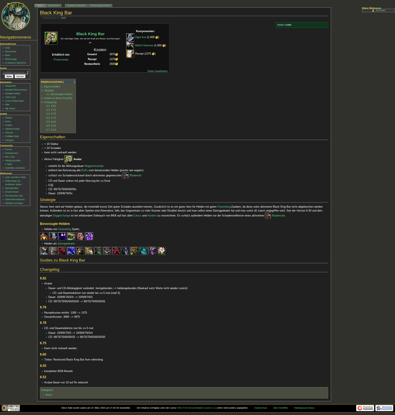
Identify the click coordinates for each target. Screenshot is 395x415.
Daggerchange (61, 215)
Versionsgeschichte (100, 5)
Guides (8, 125)
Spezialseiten (11, 188)
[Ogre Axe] (130, 37)
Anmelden (381, 10)
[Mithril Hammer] (130, 45)
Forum (8, 149)
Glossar (9, 132)
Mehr (7, 55)
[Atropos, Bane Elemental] (89, 236)
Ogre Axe (140, 37)
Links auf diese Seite (15, 177)
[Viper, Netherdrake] (71, 250)
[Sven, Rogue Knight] (44, 250)
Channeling (223, 206)
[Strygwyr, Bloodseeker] (162, 250)
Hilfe (7, 104)
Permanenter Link (14, 195)
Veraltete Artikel (12, 93)
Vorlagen (9, 140)
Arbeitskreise (11, 153)
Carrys (137, 215)
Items (48, 394)
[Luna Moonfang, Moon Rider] (125, 250)
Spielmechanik (12, 129)
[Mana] (52, 185)
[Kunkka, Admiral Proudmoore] (80, 250)
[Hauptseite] (16, 16)
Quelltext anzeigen (76, 5)
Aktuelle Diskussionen (16, 89)
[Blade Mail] (126, 175)
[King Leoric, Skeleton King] (107, 250)
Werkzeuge (11, 59)
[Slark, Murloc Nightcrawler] (153, 250)
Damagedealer (66, 243)
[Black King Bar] (68, 159)
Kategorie (46, 390)
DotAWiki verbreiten (15, 168)
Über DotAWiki (280, 408)
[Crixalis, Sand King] (71, 236)
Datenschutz (260, 408)
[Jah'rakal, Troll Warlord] (134, 250)
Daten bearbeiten (158, 71)
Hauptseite (10, 86)
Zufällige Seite (12, 136)
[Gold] (156, 37)
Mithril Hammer (144, 45)
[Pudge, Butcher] (80, 236)
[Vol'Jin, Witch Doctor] (53, 236)
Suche (3, 68)
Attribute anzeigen (14, 203)
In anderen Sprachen (15, 63)
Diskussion (53, 5)
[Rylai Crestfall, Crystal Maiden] (44, 236)
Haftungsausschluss (304, 408)
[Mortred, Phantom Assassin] (53, 250)
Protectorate (61, 59)
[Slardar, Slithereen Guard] (143, 250)
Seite (40, 5)
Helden (8, 117)
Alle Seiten (10, 108)
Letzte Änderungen (14, 101)
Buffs (84, 170)
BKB (63, 18)
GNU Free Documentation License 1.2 (196, 408)
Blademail (135, 175)
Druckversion (12, 192)
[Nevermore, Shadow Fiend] (98, 250)
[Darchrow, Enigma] (62, 236)
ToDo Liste (10, 97)
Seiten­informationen (15, 199)
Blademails (278, 215)
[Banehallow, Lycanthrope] (116, 250)
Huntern (152, 215)
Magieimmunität (94, 166)
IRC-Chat (10, 157)
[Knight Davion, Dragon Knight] (89, 250)
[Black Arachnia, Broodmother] (62, 250)
